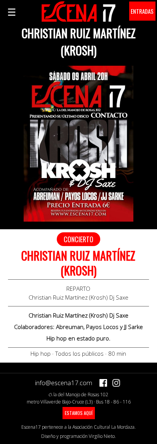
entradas (142, 11)
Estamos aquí (79, 413)
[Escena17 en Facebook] (103, 382)
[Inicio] (78, 17)
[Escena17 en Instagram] (116, 382)
